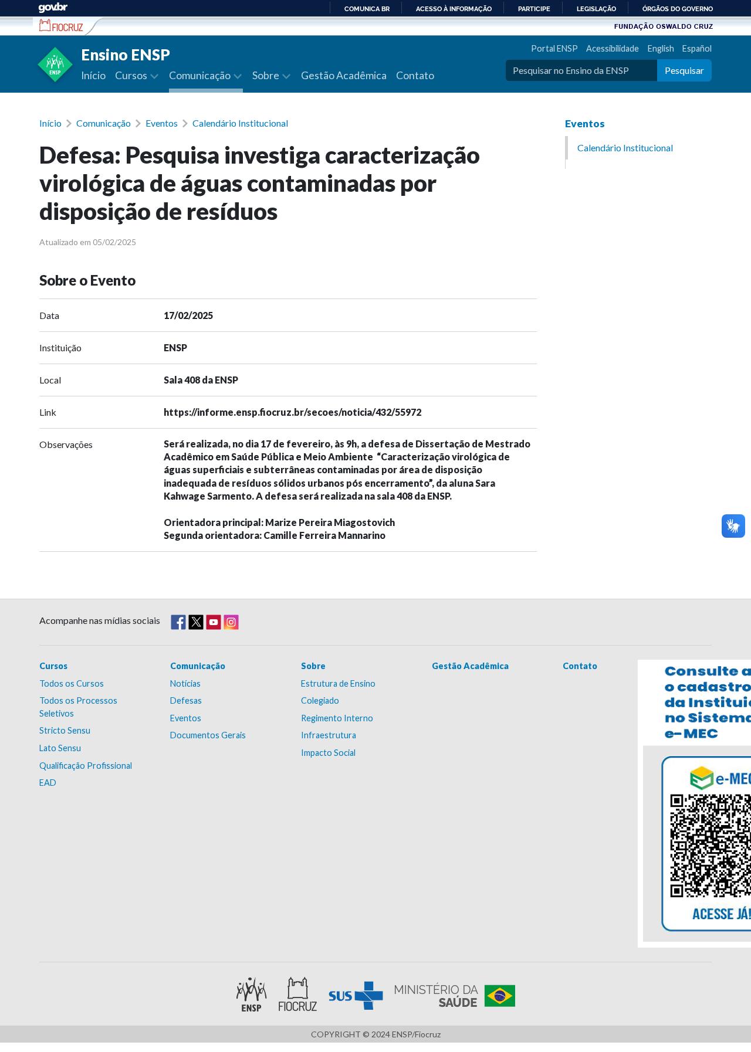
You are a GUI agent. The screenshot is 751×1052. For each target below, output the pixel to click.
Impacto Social (328, 753)
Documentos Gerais (208, 735)
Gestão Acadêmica (344, 75)
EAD (47, 783)
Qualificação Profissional (85, 766)
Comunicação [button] (200, 75)
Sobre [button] (266, 75)
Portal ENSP (554, 48)
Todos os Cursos (71, 683)
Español (697, 48)
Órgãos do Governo (677, 9)
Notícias (185, 683)
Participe (534, 9)
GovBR (52, 7)
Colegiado (320, 700)
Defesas (186, 700)
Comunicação (103, 122)
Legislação (596, 9)
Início (93, 75)
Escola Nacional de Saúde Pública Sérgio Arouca (61, 25)
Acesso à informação (454, 9)
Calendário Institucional (240, 122)
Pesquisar (684, 70)
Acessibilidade (612, 48)
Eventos (162, 122)
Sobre (313, 666)
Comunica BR (367, 9)
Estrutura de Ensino (338, 683)
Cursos (53, 666)
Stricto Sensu (64, 730)
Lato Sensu (60, 748)
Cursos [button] (132, 75)
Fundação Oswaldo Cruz (663, 26)
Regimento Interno (337, 718)
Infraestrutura (328, 735)
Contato (415, 75)
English (661, 48)
